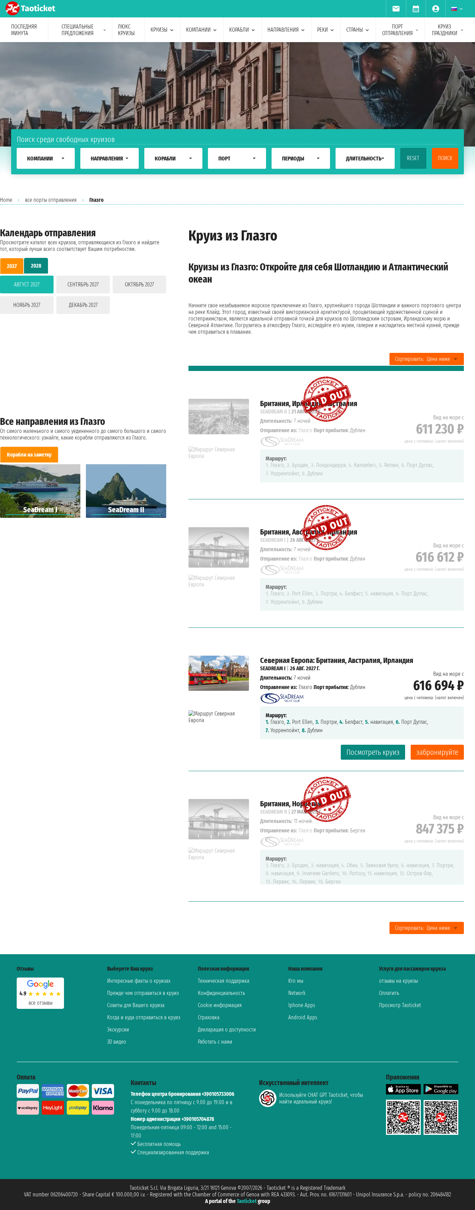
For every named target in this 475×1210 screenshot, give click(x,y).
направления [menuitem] (283, 29)
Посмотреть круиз (373, 752)
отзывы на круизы (398, 981)
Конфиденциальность (221, 993)
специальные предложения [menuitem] (78, 30)
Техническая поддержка (223, 981)
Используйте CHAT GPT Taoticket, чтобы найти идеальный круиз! (321, 1098)
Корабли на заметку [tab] (29, 454)
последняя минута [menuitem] (24, 30)
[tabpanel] (83, 296)
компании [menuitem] (198, 29)
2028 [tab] (36, 265)
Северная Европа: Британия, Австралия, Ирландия (336, 660)
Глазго (305, 687)
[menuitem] (396, 8)
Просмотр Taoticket (400, 1005)
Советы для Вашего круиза (135, 1005)
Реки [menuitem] (322, 29)
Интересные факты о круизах (138, 981)
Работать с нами (215, 1041)
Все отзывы (41, 1002)
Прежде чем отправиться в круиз (143, 993)
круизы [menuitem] (159, 29)
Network (297, 993)
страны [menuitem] (354, 29)
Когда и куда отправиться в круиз (143, 1017)
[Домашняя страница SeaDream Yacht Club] (282, 696)
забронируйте (437, 752)
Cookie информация (220, 1005)
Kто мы (295, 981)
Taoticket (247, 1201)
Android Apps (302, 1017)
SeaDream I (272, 668)
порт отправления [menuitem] (397, 30)
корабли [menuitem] (239, 29)
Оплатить (389, 993)
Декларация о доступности (227, 1029)
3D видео (116, 1041)
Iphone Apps (301, 1005)
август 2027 (27, 284)
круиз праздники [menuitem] (444, 30)
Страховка (208, 1017)
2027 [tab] (12, 266)
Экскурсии (118, 1029)
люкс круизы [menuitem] (126, 30)
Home (6, 200)
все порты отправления (51, 200)
